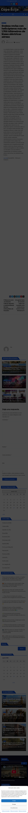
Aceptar (14, 800)
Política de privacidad (6, 811)
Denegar (14, 804)
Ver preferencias (14, 807)
